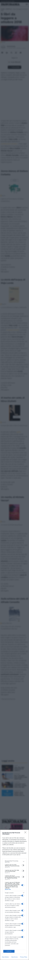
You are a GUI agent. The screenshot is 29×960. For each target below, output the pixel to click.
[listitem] (14, 861)
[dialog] (14, 895)
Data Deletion (5, 957)
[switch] (23, 865)
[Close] (25, 832)
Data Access (14, 957)
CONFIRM (9, 951)
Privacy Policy (23, 957)
